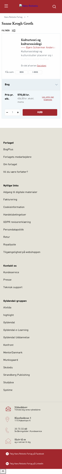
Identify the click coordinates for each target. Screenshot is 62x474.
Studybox (8, 382)
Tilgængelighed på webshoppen (21, 252)
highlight (8, 315)
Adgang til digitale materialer (20, 192)
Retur (6, 237)
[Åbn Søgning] (54, 6)
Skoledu (8, 367)
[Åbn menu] (6, 6)
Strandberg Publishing (16, 375)
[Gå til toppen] (3, 471)
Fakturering (10, 199)
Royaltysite (9, 244)
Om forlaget (10, 164)
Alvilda (7, 307)
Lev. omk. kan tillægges (48, 98)
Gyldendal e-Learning (15, 330)
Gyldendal (9, 322)
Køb (40, 112)
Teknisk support (12, 287)
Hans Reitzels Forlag (13, 17)
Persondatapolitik (13, 229)
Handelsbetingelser (14, 214)
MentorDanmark (12, 352)
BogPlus (8, 149)
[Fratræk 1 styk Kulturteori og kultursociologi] (7, 112)
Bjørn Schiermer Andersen (41, 47)
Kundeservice (11, 272)
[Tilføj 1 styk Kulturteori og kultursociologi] (18, 112)
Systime (7, 390)
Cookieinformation (13, 207)
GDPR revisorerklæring (17, 222)
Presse (7, 280)
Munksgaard (10, 360)
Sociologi (41, 66)
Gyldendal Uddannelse (16, 337)
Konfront (8, 345)
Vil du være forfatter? (15, 172)
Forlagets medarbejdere (17, 157)
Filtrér (6, 31)
